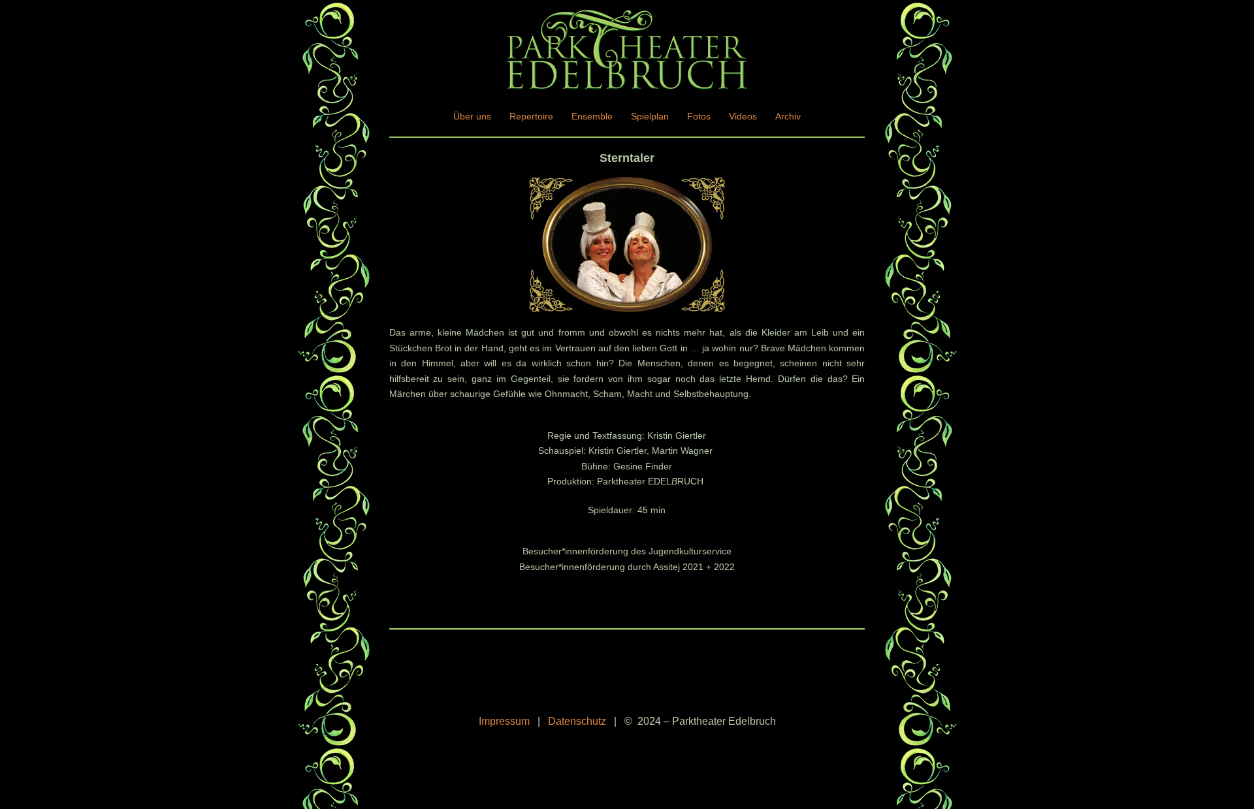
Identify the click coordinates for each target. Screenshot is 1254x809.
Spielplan (650, 116)
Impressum (504, 721)
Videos (743, 116)
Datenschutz (577, 721)
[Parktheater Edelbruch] (627, 53)
